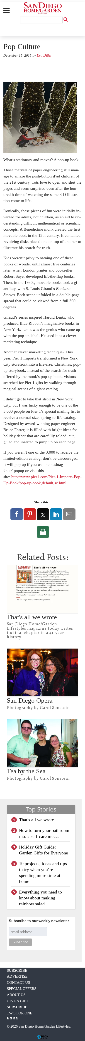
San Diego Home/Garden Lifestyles (43, 8)
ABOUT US (16, 995)
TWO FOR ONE (19, 1013)
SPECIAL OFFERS (21, 988)
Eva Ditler (44, 55)
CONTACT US (18, 982)
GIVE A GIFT (17, 1001)
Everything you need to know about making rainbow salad (40, 897)
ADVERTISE (17, 976)
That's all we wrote (32, 617)
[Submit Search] (65, 19)
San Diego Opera (30, 700)
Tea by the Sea (26, 771)
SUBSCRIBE (17, 970)
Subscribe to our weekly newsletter (39, 921)
